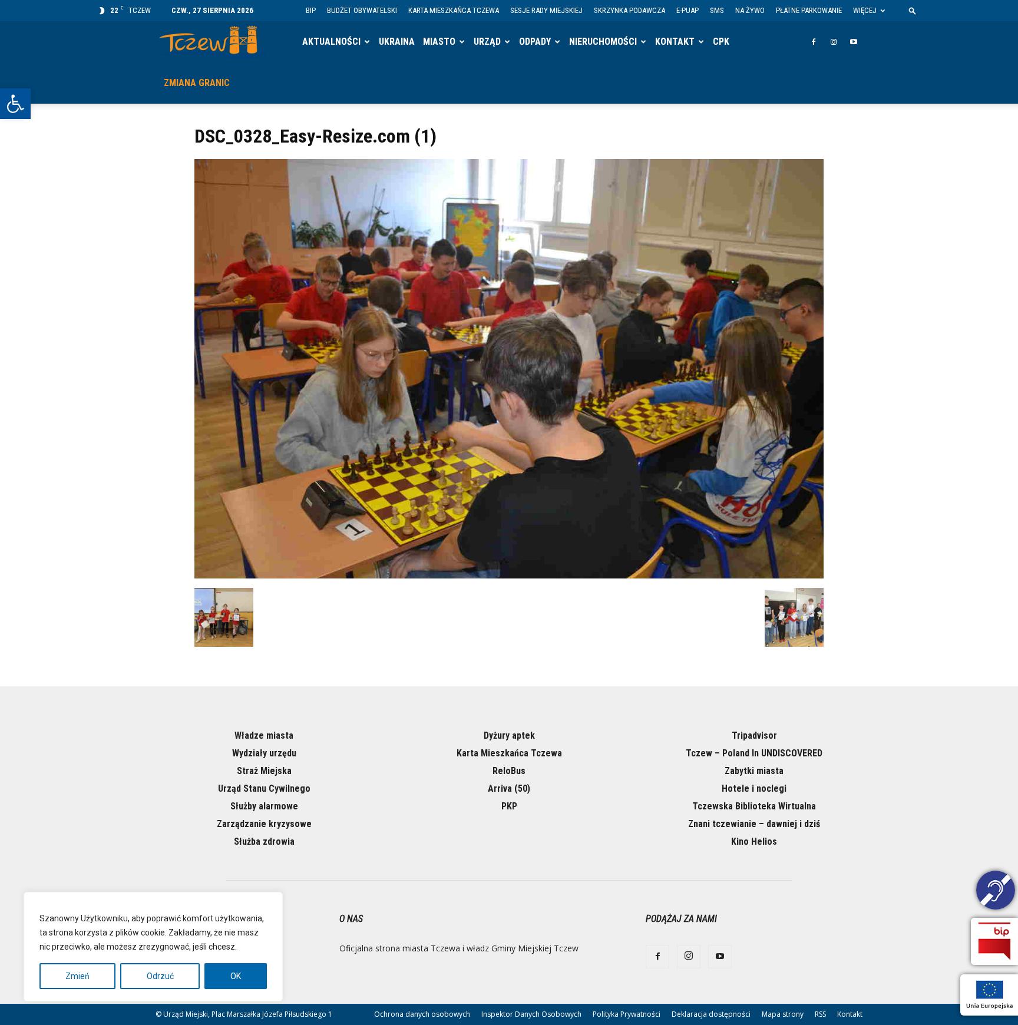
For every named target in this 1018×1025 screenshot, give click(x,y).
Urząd (487, 41)
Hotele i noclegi (754, 788)
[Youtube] (853, 41)
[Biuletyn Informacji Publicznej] (994, 941)
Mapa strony (783, 1014)
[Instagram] (833, 41)
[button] (15, 103)
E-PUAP (687, 10)
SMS (717, 10)
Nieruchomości (603, 41)
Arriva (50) (509, 788)
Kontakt (675, 41)
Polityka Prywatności (626, 1014)
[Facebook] (813, 41)
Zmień (77, 976)
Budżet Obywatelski (362, 10)
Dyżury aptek (509, 735)
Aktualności (331, 41)
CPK (721, 41)
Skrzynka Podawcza (629, 10)
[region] (153, 946)
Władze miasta (263, 735)
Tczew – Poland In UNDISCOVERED (754, 753)
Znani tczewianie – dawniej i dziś (754, 823)
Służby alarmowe (264, 806)
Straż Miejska (264, 770)
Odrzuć (160, 976)
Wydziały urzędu (264, 753)
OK (235, 976)
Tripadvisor (754, 735)
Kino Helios (754, 841)
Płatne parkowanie (809, 10)
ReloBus (509, 770)
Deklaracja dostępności (711, 1014)
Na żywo (750, 10)
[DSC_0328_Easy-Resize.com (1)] (509, 575)
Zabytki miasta (754, 770)
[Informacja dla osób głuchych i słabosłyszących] (995, 892)
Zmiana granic (197, 82)
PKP (509, 806)
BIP (311, 10)
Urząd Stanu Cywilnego (264, 788)
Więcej (865, 10)
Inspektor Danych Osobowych (531, 1014)
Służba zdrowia (264, 841)
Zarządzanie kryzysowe (264, 823)
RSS (820, 1014)
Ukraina (397, 41)
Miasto (439, 41)
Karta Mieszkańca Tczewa (453, 10)
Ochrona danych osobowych (422, 1014)
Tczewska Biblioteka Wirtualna (754, 806)
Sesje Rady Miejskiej (546, 10)
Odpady (535, 41)
